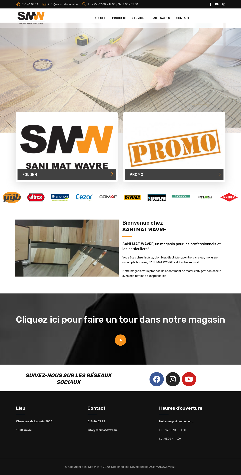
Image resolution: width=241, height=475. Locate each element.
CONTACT (182, 18)
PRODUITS (119, 18)
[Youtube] (189, 379)
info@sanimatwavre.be (63, 4)
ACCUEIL (100, 18)
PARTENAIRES (161, 18)
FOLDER (29, 174)
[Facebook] (156, 379)
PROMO (136, 174)
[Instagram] (173, 379)
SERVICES (138, 18)
